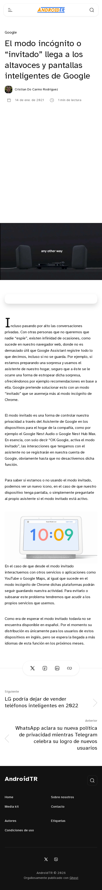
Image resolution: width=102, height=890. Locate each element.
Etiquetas (58, 821)
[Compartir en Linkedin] (57, 668)
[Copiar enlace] (69, 668)
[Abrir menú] (10, 10)
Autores (10, 821)
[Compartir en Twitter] (32, 668)
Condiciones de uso (19, 830)
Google (11, 33)
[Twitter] (46, 859)
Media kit (12, 807)
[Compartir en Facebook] (45, 668)
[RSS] (56, 859)
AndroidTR (21, 779)
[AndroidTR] (51, 10)
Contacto (58, 807)
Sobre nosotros (62, 797)
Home (9, 797)
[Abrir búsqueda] (91, 10)
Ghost (74, 878)
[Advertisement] (51, 170)
